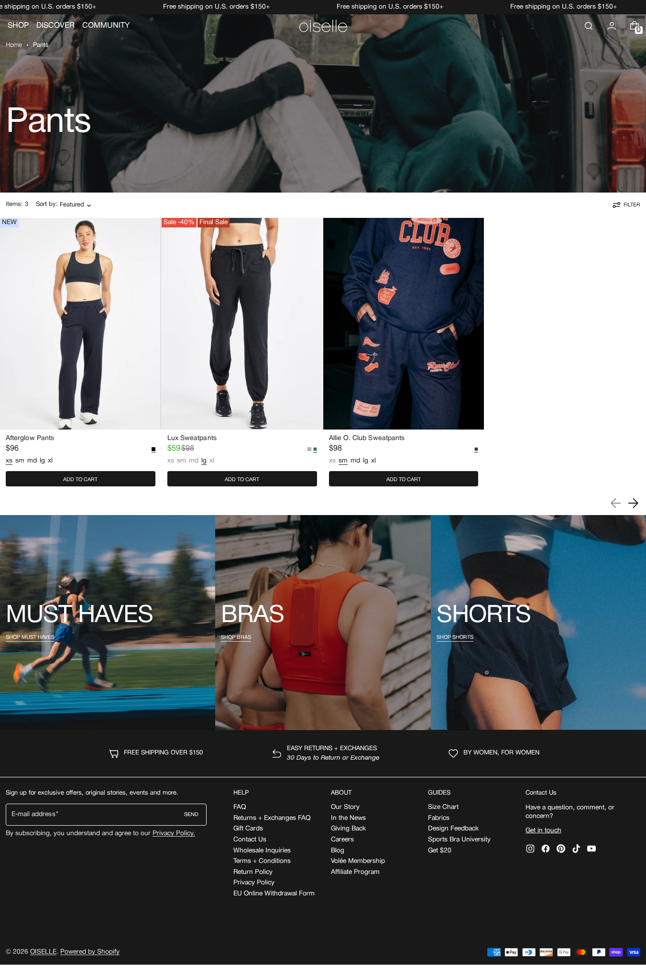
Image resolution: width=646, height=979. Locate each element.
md (32, 461)
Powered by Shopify (90, 952)
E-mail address (33, 814)
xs (170, 461)
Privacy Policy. (174, 833)
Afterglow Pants (30, 438)
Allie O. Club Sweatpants (367, 438)
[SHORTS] (538, 622)
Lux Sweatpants (192, 438)
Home (14, 45)
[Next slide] (633, 503)
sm (19, 461)
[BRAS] (322, 622)
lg (42, 461)
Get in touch (543, 831)
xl (50, 461)
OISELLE (43, 952)
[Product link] (80, 354)
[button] (588, 25)
